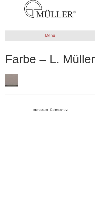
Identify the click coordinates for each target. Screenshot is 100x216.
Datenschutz (59, 110)
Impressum (40, 110)
